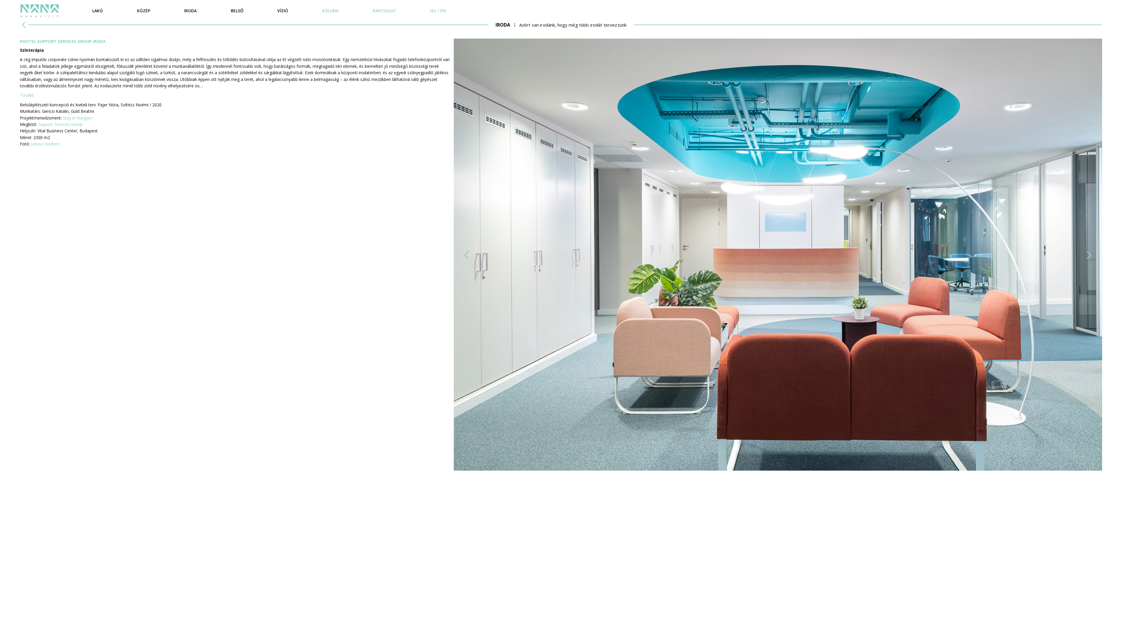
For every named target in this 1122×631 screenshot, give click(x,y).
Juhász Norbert (45, 144)
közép (143, 10)
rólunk (330, 10)
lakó (97, 10)
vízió (282, 10)
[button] (467, 255)
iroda (190, 10)
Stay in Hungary (77, 118)
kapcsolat (384, 10)
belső (237, 10)
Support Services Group (60, 124)
